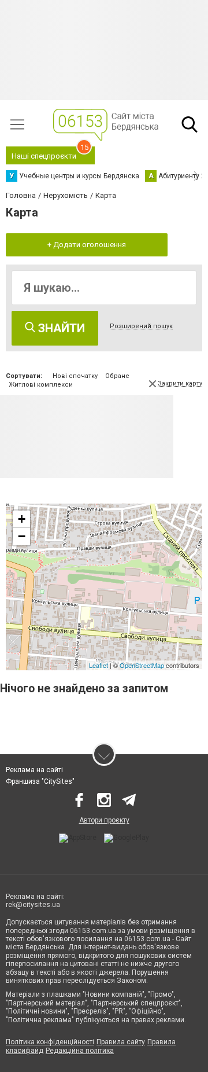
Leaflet (98, 665)
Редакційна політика (80, 1051)
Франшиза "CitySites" (40, 781)
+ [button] (21, 519)
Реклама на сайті (34, 770)
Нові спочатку (75, 376)
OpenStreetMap (142, 665)
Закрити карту (180, 383)
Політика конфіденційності (50, 1042)
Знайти (60, 328)
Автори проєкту (104, 820)
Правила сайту (120, 1042)
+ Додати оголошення (86, 244)
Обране (117, 376)
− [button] (21, 536)
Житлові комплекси (41, 384)
